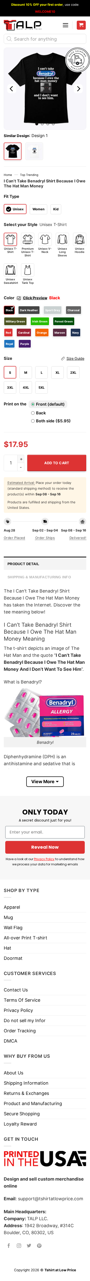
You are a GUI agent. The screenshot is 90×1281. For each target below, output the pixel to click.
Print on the (15, 403)
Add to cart (56, 463)
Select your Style (21, 224)
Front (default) (50, 404)
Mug (8, 917)
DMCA (10, 1041)
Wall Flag (13, 927)
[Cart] (81, 25)
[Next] (78, 88)
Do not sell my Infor (25, 1020)
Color (25, 297)
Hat (7, 948)
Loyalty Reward (20, 1124)
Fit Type (11, 196)
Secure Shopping (22, 1113)
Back (41, 412)
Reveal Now (45, 847)
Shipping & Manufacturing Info (39, 577)
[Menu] (65, 25)
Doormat (13, 958)
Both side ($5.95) (53, 420)
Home (8, 175)
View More (42, 781)
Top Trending (29, 175)
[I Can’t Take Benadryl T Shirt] (34, 151)
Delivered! (78, 538)
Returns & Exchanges (26, 1093)
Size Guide (75, 358)
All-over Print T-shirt (25, 937)
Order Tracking (20, 1030)
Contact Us (16, 989)
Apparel (12, 907)
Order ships (45, 538)
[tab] (45, 563)
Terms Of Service (22, 1000)
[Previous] (11, 88)
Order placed (14, 538)
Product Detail (23, 564)
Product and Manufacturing (33, 1103)
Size (44, 358)
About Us (13, 1072)
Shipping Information (26, 1083)
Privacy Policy (44, 859)
